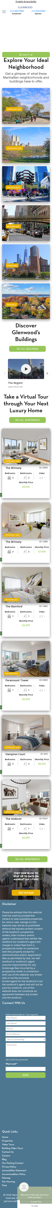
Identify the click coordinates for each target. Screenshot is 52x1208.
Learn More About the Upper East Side (26, 105)
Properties (7, 1141)
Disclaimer (9, 904)
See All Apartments (27, 419)
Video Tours (8, 1145)
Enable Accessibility (26, 1)
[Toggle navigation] (3, 12)
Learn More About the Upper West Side (26, 144)
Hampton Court (15, 754)
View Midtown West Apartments (26, 187)
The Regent (15, 383)
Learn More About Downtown (26, 262)
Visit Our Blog (26, 892)
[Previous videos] (5, 373)
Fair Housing (8, 1182)
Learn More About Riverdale (26, 301)
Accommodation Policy (13, 1174)
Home (5, 1137)
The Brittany (13, 468)
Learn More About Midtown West (26, 183)
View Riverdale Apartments (26, 304)
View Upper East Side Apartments (26, 109)
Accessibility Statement (14, 1170)
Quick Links (10, 1131)
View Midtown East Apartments (26, 226)
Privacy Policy (9, 1167)
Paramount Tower (16, 680)
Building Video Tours (12, 1148)
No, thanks (34, 1206)
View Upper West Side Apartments (26, 148)
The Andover (13, 818)
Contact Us (8, 1152)
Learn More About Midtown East (26, 223)
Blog (4, 1159)
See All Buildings (27, 348)
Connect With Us (13, 1003)
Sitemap (6, 1178)
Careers (6, 1156)
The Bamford (13, 606)
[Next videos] (47, 373)
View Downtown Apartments (26, 265)
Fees (4, 1185)
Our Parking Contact (12, 1163)
